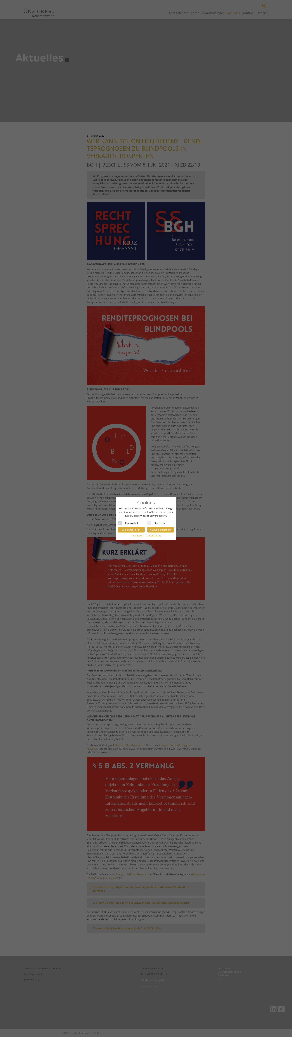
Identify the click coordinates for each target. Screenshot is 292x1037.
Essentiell (131, 523)
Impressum (137, 535)
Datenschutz (154, 535)
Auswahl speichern (161, 529)
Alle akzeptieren (131, 529)
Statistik (159, 523)
